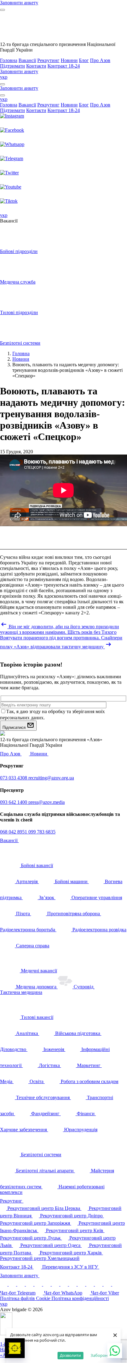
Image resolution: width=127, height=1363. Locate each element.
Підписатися (14, 727)
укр (3, 77)
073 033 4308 (14, 777)
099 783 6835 (41, 831)
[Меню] (2, 10)
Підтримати (12, 66)
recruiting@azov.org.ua (51, 777)
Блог (84, 60)
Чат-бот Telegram (17, 1292)
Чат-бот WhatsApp (63, 1292)
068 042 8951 (14, 831)
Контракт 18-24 (63, 66)
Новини (69, 60)
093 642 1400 (14, 802)
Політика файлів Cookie (25, 1298)
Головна (8, 60)
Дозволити (70, 1355)
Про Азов (100, 60)
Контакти (36, 66)
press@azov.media (46, 802)
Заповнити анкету (19, 1275)
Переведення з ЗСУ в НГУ (70, 1267)
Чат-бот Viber (105, 1292)
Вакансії (27, 60)
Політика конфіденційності (80, 1298)
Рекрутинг (48, 60)
